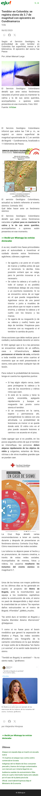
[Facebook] (9, 35)
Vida (4, 25)
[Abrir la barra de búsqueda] (35, 3)
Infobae (12, 107)
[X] (14, 35)
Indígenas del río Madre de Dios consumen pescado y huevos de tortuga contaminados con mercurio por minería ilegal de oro (19, 766)
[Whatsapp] (4, 35)
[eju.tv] (6, 3)
